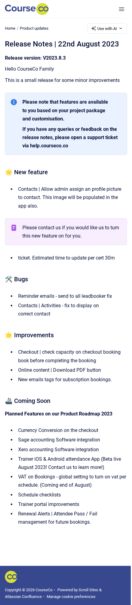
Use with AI (107, 28)
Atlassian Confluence (23, 596)
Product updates (34, 28)
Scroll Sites (88, 590)
